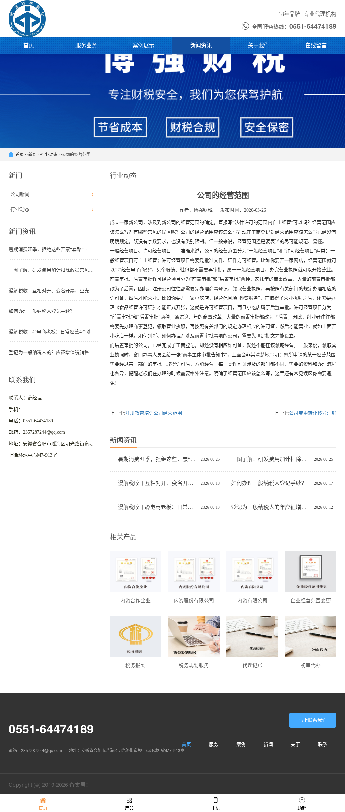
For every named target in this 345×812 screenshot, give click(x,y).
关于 (295, 744)
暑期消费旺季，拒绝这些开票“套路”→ (48, 249)
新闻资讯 (201, 45)
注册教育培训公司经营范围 (153, 413)
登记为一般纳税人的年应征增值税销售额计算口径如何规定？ (53, 352)
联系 (322, 744)
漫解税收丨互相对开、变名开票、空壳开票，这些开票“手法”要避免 (53, 290)
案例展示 (143, 45)
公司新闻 (19, 194)
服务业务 (86, 45)
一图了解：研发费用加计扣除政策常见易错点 (53, 270)
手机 (215, 807)
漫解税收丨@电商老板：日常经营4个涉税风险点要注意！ (53, 331)
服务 (213, 744)
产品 (129, 807)
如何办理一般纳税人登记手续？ (42, 311)
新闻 (32, 154)
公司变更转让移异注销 (312, 413)
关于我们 (259, 45)
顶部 (301, 807)
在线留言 (316, 45)
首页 (28, 45)
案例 (241, 744)
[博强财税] (27, 18)
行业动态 (49, 154)
